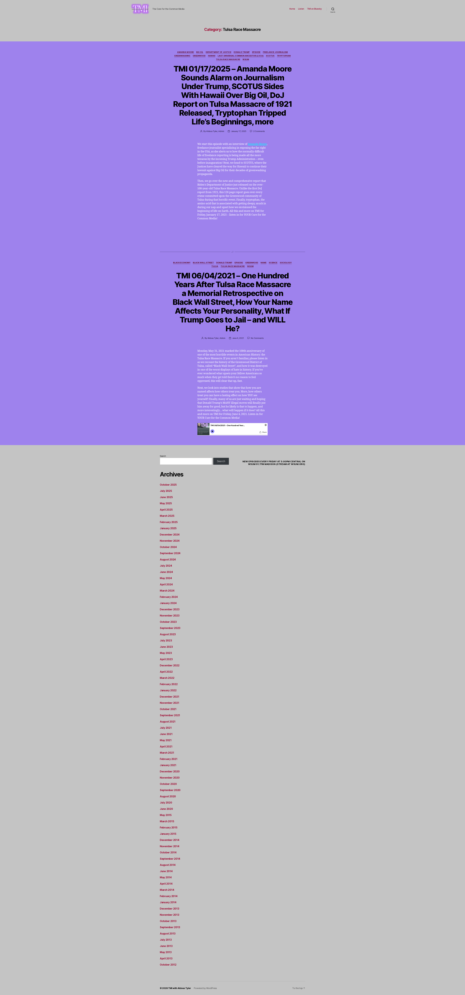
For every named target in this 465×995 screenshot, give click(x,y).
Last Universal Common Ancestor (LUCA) (241, 56)
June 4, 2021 (238, 338)
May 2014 (166, 877)
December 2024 (170, 534)
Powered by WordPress (205, 988)
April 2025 (166, 509)
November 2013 (169, 914)
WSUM (246, 59)
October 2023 (168, 621)
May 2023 (166, 652)
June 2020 (166, 808)
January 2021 (168, 765)
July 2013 (166, 939)
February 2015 (168, 827)
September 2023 (170, 628)
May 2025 (166, 503)
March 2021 (167, 752)
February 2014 (169, 896)
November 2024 (170, 540)
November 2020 (170, 777)
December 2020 (170, 771)
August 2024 (168, 559)
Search (163, 456)
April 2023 (166, 659)
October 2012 (168, 964)
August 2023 (168, 634)
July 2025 (166, 490)
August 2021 (167, 721)
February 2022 (169, 684)
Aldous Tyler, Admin (215, 131)
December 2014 (169, 840)
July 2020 (166, 802)
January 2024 (168, 603)
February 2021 (168, 759)
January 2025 (168, 528)
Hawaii (211, 56)
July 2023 (166, 640)
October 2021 (168, 709)
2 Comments (259, 131)
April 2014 (166, 883)
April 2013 (166, 958)
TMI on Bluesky (314, 9)
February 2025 (169, 522)
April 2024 (166, 584)
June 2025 (166, 497)
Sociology (286, 263)
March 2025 (167, 515)
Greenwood (199, 56)
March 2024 (167, 590)
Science (273, 263)
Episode (256, 52)
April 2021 (166, 746)
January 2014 (168, 902)
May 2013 (166, 952)
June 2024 (166, 572)
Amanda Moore (185, 52)
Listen (301, 9)
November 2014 (169, 846)
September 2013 (170, 927)
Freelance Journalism (275, 52)
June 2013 (166, 946)
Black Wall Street (203, 263)
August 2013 (167, 933)
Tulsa (214, 266)
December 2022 (169, 665)
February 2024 (169, 596)
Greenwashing (182, 56)
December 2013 (169, 908)
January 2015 (168, 833)
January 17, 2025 (238, 131)
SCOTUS (270, 56)
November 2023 (169, 615)
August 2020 (168, 796)
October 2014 (168, 852)
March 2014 (167, 889)
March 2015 (167, 821)
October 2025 (168, 484)
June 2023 (166, 646)
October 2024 (168, 547)
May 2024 (166, 578)
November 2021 (169, 702)
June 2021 (166, 734)
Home (292, 9)
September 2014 (170, 858)
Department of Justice (218, 52)
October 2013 (168, 921)
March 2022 (167, 677)
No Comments (257, 338)
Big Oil (199, 52)
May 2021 (166, 740)
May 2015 (166, 815)
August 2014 (168, 864)
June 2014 (166, 871)
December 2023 (169, 609)
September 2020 (170, 790)
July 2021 (166, 727)
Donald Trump (242, 52)
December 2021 (169, 696)
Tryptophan (284, 56)
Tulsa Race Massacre (228, 59)
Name (263, 263)
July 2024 (166, 565)
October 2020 (168, 783)
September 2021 (170, 715)
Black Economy (181, 263)
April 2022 (166, 671)
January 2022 (168, 690)
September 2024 (170, 553)
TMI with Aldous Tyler (179, 988)
